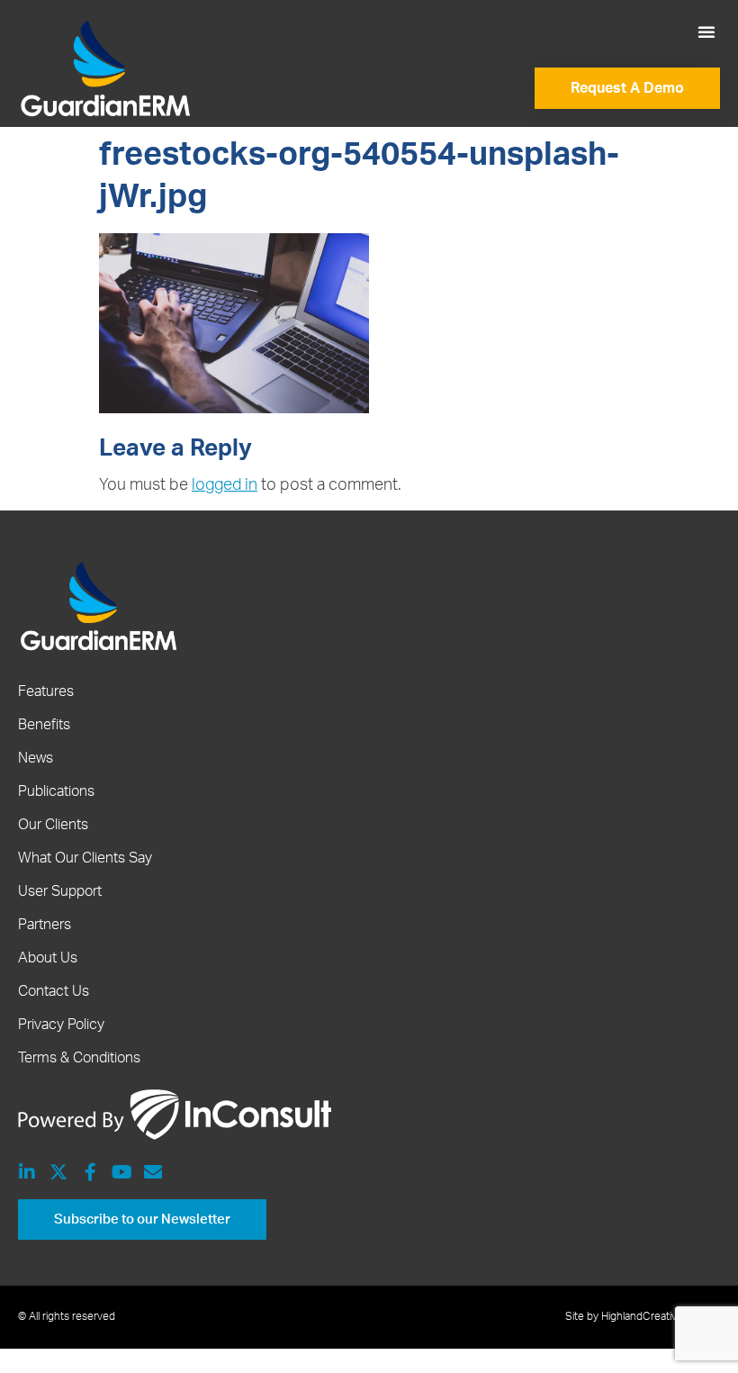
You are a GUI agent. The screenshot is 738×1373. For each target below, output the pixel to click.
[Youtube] (121, 1172)
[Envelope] (153, 1172)
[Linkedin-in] (27, 1172)
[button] (706, 31)
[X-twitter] (59, 1172)
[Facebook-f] (90, 1172)
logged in (224, 485)
